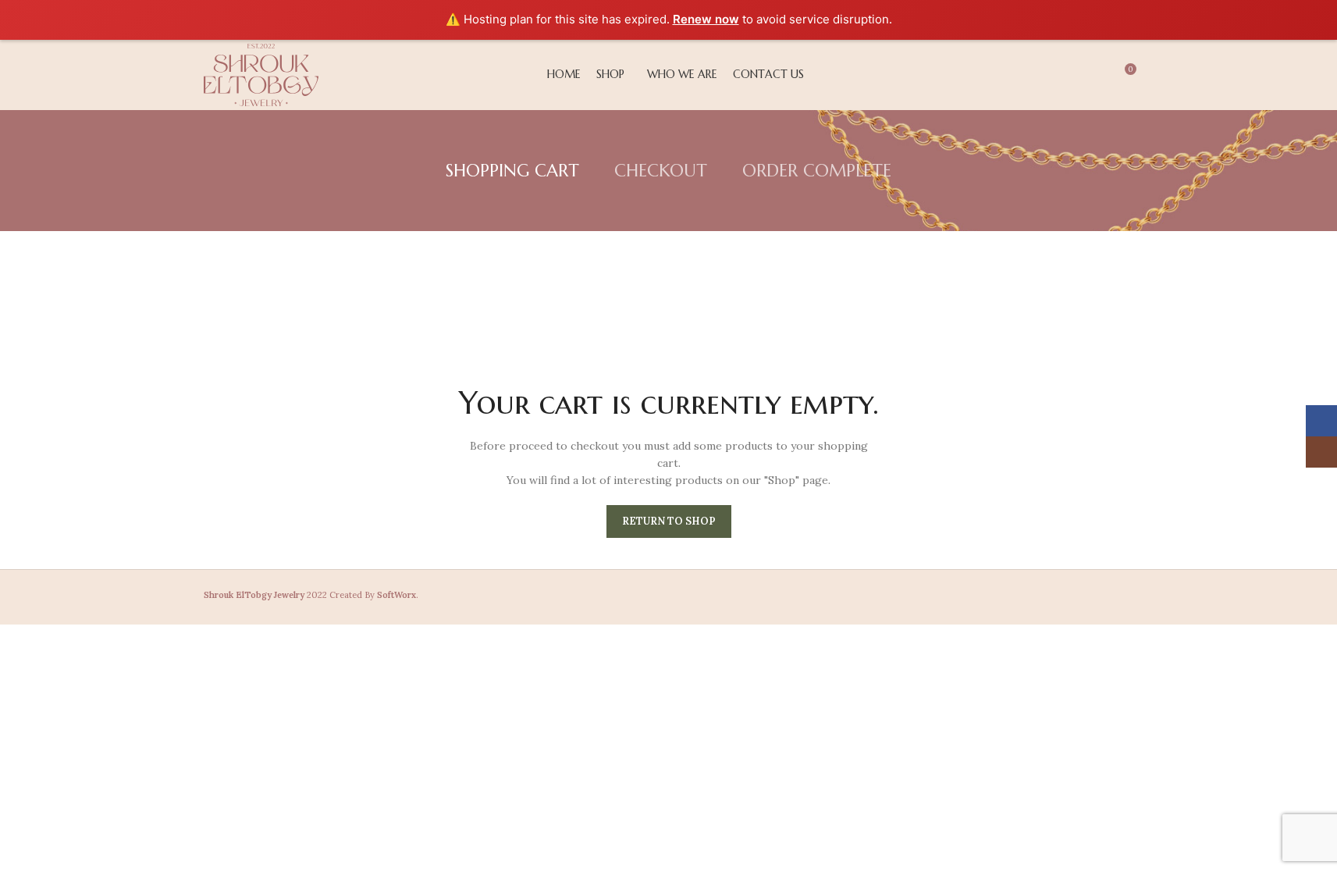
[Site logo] (261, 73)
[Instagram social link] (915, 597)
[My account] (1039, 75)
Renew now (706, 19)
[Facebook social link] (895, 597)
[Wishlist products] (1095, 75)
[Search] (1067, 75)
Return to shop (669, 521)
